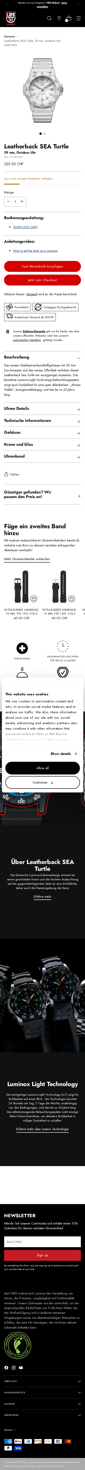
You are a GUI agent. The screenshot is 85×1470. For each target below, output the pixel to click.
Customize (40, 782)
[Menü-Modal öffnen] (78, 18)
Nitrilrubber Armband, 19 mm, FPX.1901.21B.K (21, 612)
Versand (31, 294)
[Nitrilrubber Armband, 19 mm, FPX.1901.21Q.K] (59, 586)
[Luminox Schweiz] (11, 18)
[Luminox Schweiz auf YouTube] (21, 1368)
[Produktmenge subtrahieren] (22, 201)
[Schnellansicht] (33, 598)
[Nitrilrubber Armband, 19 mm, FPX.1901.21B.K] (21, 586)
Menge (9, 192)
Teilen (14, 474)
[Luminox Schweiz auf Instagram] (14, 1368)
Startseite (9, 36)
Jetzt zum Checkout (42, 280)
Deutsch (8, 1430)
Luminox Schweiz (37, 1462)
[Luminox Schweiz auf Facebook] (7, 1368)
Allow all (42, 768)
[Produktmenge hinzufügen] (8, 201)
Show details (61, 753)
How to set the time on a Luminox (35, 250)
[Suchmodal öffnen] (49, 18)
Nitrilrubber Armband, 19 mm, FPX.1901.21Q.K (59, 612)
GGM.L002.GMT (25, 227)
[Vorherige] (7, 4)
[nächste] (78, 4)
